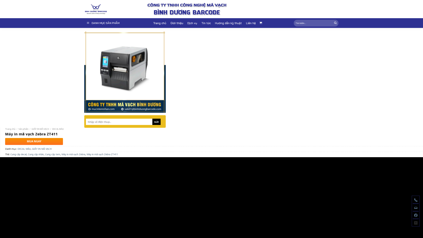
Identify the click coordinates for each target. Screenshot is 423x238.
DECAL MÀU (58, 128)
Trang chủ (159, 23)
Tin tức (206, 23)
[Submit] (335, 23)
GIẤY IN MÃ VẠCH (40, 128)
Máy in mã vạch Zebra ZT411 (102, 154)
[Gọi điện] (416, 199)
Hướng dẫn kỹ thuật (228, 23)
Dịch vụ (192, 23)
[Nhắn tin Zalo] (416, 207)
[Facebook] (416, 215)
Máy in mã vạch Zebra (73, 154)
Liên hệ (251, 23)
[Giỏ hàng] (260, 23)
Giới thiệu (177, 23)
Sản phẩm (23, 128)
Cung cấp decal (18, 154)
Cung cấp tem (52, 154)
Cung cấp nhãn (36, 154)
